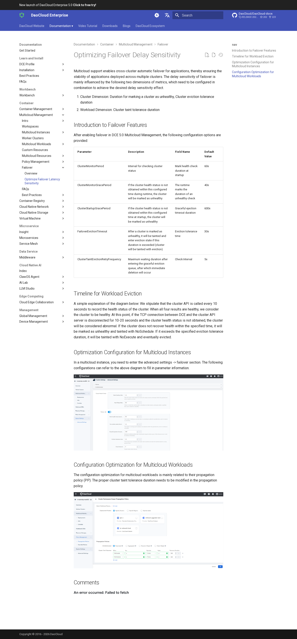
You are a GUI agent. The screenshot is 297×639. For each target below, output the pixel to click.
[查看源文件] (206, 55)
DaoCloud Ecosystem (150, 26)
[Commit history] (220, 55)
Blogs (126, 26)
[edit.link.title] (213, 55)
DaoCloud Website (31, 26)
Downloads (110, 26)
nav (234, 44)
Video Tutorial (87, 26)
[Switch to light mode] (156, 15)
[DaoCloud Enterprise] (22, 15)
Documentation (61, 26)
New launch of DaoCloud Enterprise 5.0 (57, 5)
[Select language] (167, 15)
